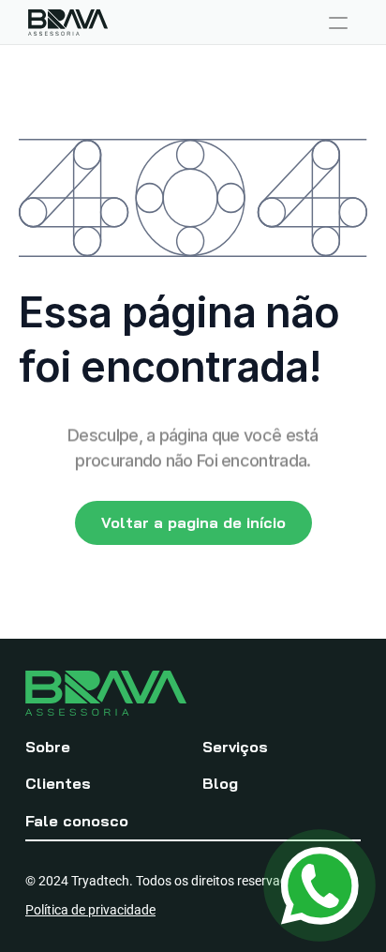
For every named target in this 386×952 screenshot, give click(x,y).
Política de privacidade (90, 909)
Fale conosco (76, 820)
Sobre (47, 746)
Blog (220, 783)
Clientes (58, 783)
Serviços (235, 746)
